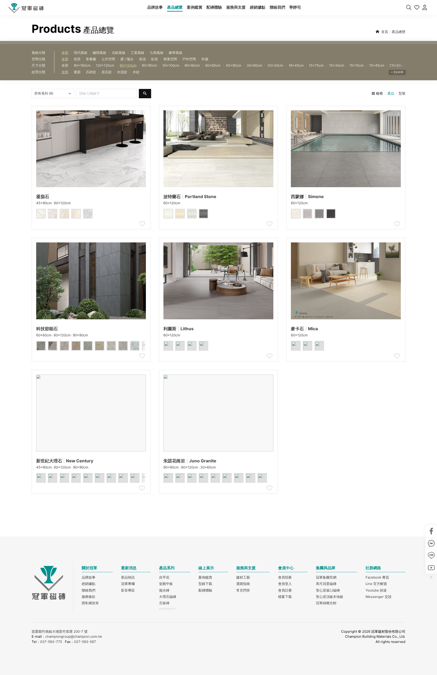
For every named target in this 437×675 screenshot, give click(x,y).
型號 (402, 93)
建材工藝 (243, 577)
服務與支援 (236, 7)
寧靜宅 (295, 7)
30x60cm (254, 65)
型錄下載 (205, 584)
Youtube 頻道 (376, 590)
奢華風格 (175, 52)
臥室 (154, 59)
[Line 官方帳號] (431, 555)
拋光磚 (164, 590)
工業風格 (137, 52)
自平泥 (164, 577)
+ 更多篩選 (397, 72)
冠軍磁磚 (26, 8)
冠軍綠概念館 (326, 603)
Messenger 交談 (378, 596)
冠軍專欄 (128, 584)
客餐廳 (91, 59)
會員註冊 (285, 590)
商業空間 (170, 59)
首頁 (384, 32)
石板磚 (164, 603)
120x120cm (105, 65)
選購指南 (243, 584)
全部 (64, 52)
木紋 (136, 72)
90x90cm (149, 65)
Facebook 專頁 (377, 577)
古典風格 (156, 52)
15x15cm (356, 65)
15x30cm (336, 65)
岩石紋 (107, 72)
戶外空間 (189, 59)
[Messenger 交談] (431, 543)
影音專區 (128, 590)
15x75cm (316, 65)
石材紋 (91, 72)
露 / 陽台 (127, 59)
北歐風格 (118, 52)
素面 (77, 72)
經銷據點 (257, 7)
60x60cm (213, 65)
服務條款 (88, 596)
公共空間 (108, 59)
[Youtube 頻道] (431, 567)
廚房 (77, 59)
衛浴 (142, 59)
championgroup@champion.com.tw (73, 636)
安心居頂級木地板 (329, 596)
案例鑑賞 (194, 7)
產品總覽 (175, 7)
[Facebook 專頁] (431, 531)
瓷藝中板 (166, 584)
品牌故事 (155, 7)
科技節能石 (167, 609)
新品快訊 (128, 577)
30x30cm (275, 65)
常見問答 (243, 590)
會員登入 (285, 584)
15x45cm (376, 65)
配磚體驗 (214, 7)
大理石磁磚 (167, 596)
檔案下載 (285, 596)
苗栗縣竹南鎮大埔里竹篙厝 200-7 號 (60, 631)
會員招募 (285, 577)
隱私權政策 (90, 603)
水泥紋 (122, 72)
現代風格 (80, 52)
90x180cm (82, 65)
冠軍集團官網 (326, 577)
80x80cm (192, 65)
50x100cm (171, 65)
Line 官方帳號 (376, 584)
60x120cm (128, 65)
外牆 (204, 59)
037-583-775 (51, 642)
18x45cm (296, 65)
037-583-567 (85, 642)
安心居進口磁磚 (328, 590)
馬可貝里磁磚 (326, 584)
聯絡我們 (277, 7)
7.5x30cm (397, 65)
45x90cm (233, 65)
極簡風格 (99, 52)
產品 (390, 93)
